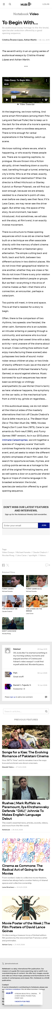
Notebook (6, 830)
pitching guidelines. (13, 989)
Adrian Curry (7, 944)
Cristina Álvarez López (12, 40)
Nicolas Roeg (8, 555)
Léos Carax (22, 555)
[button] (4, 4)
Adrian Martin (30, 40)
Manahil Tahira (8, 767)
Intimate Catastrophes (15, 440)
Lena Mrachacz (8, 887)
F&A (15, 673)
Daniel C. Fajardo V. (22, 685)
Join (44, 525)
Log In (46, 4)
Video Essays (8, 552)
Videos (42, 555)
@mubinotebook (11, 963)
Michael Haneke (23, 552)
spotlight (33, 555)
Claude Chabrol (40, 552)
